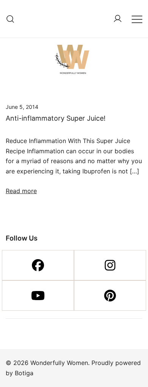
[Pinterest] (110, 295)
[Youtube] (38, 295)
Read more (21, 191)
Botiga (24, 373)
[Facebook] (38, 265)
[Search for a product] (10, 19)
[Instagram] (110, 265)
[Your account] (117, 19)
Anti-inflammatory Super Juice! (55, 118)
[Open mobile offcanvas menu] (137, 19)
